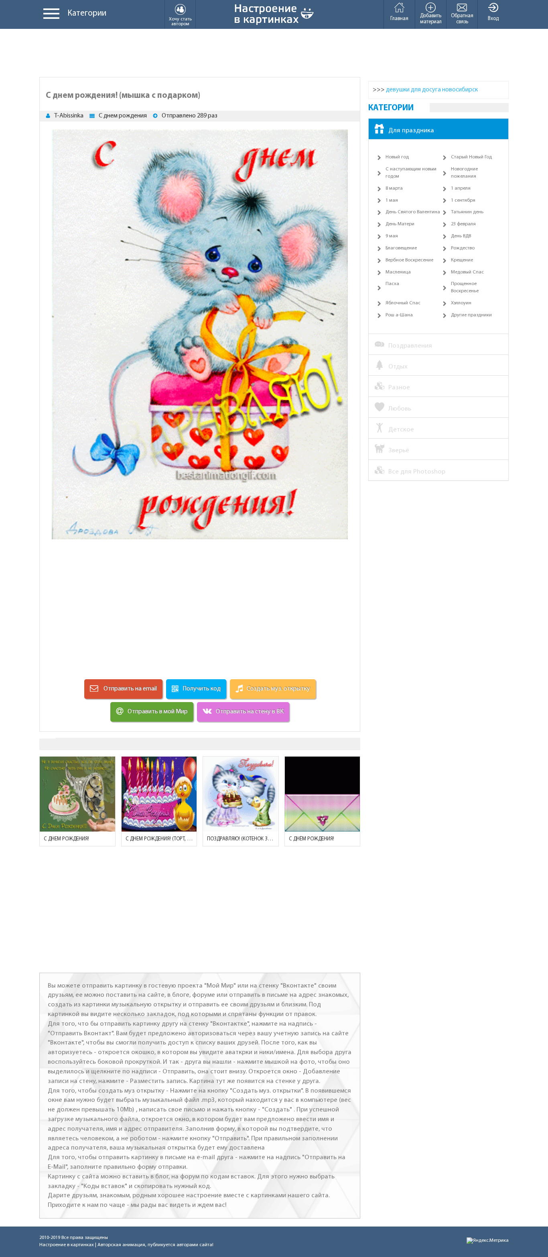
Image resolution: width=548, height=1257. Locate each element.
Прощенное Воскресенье (465, 287)
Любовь (399, 408)
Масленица (398, 272)
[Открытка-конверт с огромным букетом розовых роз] (322, 794)
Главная (399, 18)
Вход (493, 18)
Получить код (202, 689)
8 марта (394, 188)
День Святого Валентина (413, 212)
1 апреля (461, 188)
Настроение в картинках (66, 1245)
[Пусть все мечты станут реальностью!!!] (77, 794)
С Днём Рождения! (311, 839)
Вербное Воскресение (409, 260)
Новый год (397, 157)
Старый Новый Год (471, 157)
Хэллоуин (461, 303)
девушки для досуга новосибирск (432, 90)
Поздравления (410, 345)
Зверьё (398, 450)
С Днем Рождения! (66, 839)
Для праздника (411, 130)
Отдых (398, 366)
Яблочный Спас (403, 303)
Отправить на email (129, 689)
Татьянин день (467, 212)
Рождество (463, 248)
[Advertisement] (274, 53)
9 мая (392, 236)
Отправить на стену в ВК (250, 711)
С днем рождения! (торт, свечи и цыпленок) (159, 839)
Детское (401, 429)
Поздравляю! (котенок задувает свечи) (240, 839)
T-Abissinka (68, 116)
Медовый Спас (467, 272)
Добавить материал (431, 18)
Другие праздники (471, 315)
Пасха (392, 283)
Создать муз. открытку (278, 689)
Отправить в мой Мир (158, 711)
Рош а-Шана (399, 315)
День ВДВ (461, 236)
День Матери (400, 224)
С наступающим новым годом (411, 173)
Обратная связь (462, 18)
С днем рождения (123, 116)
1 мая (392, 200)
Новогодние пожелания (464, 173)
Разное (399, 387)
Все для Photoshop (416, 471)
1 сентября (463, 200)
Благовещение (401, 248)
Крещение (462, 260)
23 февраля (463, 224)
